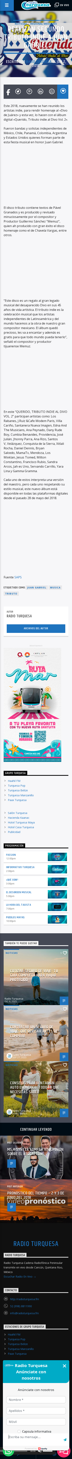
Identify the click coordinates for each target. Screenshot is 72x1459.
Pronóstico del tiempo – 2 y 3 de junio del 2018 (36, 1195)
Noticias (21, 23)
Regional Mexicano (43, 23)
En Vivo (64, 5)
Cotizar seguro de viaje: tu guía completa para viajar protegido (34, 975)
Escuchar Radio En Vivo (18, 1276)
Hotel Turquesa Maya (21, 822)
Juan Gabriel (36, 587)
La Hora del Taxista (18, 904)
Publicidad (14, 832)
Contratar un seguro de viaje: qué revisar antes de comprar (34, 1031)
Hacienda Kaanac (18, 817)
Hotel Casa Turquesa (21, 827)
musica (55, 587)
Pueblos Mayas (15, 917)
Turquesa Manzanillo (21, 795)
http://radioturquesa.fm (24, 1299)
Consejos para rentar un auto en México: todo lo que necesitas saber (34, 1087)
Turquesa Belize (18, 790)
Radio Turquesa (39, 62)
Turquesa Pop (16, 785)
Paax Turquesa (17, 800)
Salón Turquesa (17, 813)
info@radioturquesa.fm (24, 1313)
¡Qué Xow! (12, 879)
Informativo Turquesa (20, 867)
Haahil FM (14, 781)
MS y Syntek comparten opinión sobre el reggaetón (35, 1151)
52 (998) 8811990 (21, 1306)
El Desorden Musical (18, 892)
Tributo (11, 593)
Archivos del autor (36, 628)
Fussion (11, 855)
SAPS (18, 577)
